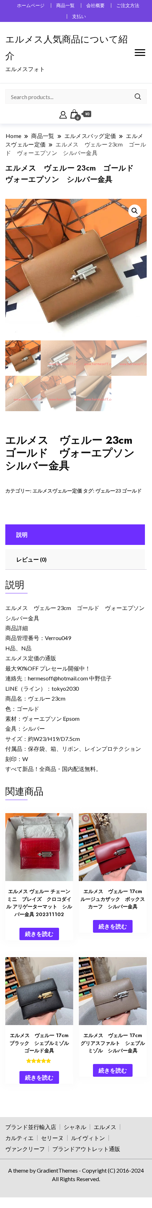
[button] (134, 211)
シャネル (75, 1126)
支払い (79, 16)
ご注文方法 (127, 5)
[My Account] (63, 114)
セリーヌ (52, 1137)
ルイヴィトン (88, 1137)
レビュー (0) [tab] (31, 559)
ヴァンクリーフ (25, 1148)
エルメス (105, 1126)
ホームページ (31, 5)
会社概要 (95, 5)
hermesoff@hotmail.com (58, 678)
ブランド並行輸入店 (30, 1126)
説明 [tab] (22, 534)
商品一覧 (65, 5)
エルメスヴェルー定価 (57, 491)
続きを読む (39, 933)
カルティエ (19, 1137)
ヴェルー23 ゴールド (118, 491)
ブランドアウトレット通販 (86, 1148)
